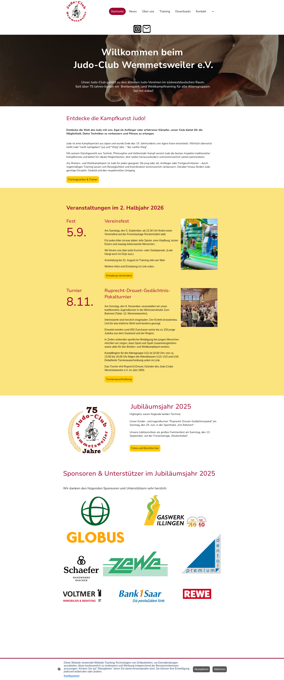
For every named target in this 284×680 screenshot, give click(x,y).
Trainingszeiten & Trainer (82, 179)
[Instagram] (137, 29)
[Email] (147, 29)
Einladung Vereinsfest (119, 275)
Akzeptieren (201, 669)
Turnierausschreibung (119, 379)
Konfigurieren (72, 675)
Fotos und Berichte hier (145, 448)
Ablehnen (219, 669)
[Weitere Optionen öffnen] (212, 11)
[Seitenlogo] (76, 11)
